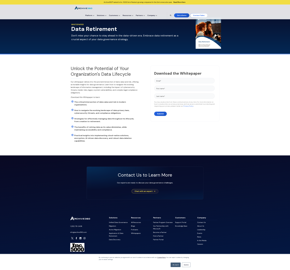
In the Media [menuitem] (201, 240)
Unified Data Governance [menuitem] (118, 222)
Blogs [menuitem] (133, 226)
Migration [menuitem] (112, 226)
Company (151, 15)
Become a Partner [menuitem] (160, 232)
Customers (113, 15)
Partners (139, 15)
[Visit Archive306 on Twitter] (72, 238)
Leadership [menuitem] (201, 230)
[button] (94, 15)
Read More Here (179, 2)
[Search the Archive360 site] (170, 15)
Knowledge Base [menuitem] (181, 226)
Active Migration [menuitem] (115, 230)
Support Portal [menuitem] (180, 222)
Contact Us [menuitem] (201, 222)
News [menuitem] (199, 237)
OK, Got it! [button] (176, 265)
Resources (127, 15)
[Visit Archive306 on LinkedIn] (80, 238)
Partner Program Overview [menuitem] (163, 222)
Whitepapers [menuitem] (136, 233)
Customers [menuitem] (180, 217)
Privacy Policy (188, 106)
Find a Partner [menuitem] (158, 236)
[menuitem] (89, 15)
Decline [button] (186, 265)
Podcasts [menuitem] (134, 230)
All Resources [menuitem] (136, 222)
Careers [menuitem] (200, 244)
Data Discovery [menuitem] (114, 240)
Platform (88, 15)
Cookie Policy (161, 257)
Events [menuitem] (199, 233)
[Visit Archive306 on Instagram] (84, 238)
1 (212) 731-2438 (76, 226)
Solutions (100, 15)
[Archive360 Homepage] (83, 9)
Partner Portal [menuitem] (158, 240)
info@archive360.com (78, 232)
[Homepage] (80, 219)
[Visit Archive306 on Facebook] (76, 238)
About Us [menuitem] (200, 226)
